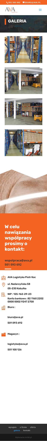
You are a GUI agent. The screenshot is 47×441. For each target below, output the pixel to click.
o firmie (23, 427)
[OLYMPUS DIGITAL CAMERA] (23, 62)
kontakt (26, 430)
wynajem (12, 427)
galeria (17, 430)
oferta (33, 427)
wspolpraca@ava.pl (18, 260)
